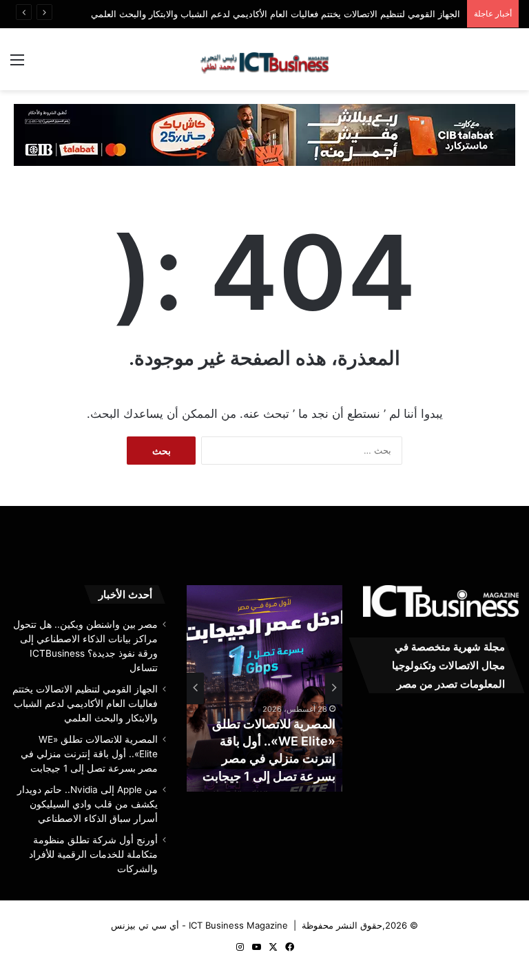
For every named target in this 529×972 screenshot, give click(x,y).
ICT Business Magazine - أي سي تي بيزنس (199, 925)
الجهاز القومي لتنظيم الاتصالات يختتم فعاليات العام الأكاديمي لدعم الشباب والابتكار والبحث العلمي (275, 13)
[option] (264, 688)
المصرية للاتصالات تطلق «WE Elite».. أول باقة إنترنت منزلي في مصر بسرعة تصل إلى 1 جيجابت (89, 754)
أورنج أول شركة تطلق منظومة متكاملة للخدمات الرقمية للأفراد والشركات (93, 854)
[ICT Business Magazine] (264, 59)
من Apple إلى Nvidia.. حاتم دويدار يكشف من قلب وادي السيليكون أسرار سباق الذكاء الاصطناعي (87, 804)
